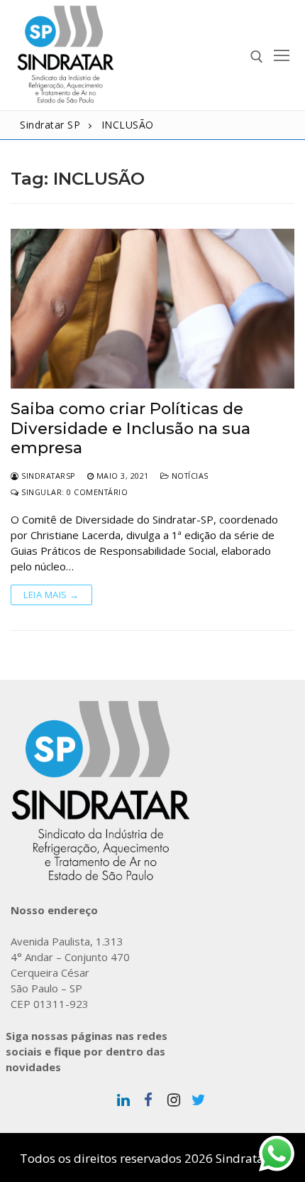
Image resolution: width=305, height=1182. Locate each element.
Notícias (189, 475)
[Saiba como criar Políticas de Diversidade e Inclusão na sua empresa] (152, 309)
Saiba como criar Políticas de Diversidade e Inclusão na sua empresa (130, 428)
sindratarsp (47, 475)
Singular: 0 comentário (73, 492)
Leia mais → (51, 594)
